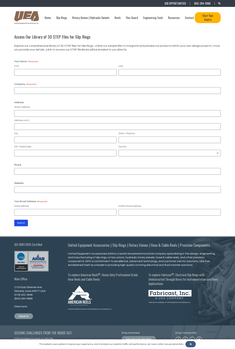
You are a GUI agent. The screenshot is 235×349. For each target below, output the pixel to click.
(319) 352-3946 (23, 294)
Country (122, 146)
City (16, 133)
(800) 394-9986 (23, 298)
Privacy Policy (48, 338)
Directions (20, 306)
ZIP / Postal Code (22, 146)
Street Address (22, 107)
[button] (219, 3)
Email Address (21, 206)
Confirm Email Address (130, 206)
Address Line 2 (21, 120)
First (16, 66)
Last (121, 66)
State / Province (127, 133)
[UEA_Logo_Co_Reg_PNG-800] (26, 17)
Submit (21, 223)
